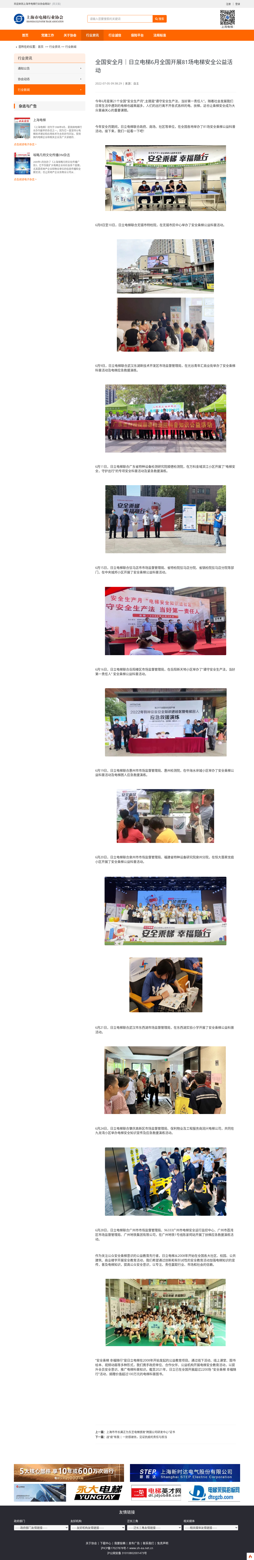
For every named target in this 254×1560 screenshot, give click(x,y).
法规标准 (159, 35)
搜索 (161, 19)
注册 (228, 4)
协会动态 (24, 79)
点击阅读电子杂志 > (25, 144)
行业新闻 (70, 46)
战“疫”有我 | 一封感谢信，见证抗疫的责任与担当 (136, 1437)
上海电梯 (39, 120)
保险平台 (137, 35)
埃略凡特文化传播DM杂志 (51, 155)
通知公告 (24, 68)
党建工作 (47, 35)
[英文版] (56, 4)
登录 (237, 4)
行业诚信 (115, 35)
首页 (25, 35)
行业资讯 (92, 35)
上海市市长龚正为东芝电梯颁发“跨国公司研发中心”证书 (140, 1432)
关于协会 (70, 35)
